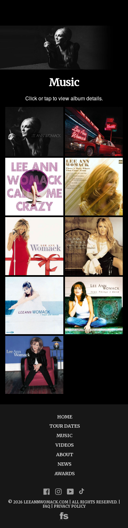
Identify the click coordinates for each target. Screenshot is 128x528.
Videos (64, 445)
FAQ (46, 506)
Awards (64, 474)
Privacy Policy (70, 506)
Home (64, 417)
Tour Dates (64, 426)
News (64, 464)
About (64, 454)
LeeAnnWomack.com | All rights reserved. (70, 502)
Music (64, 435)
